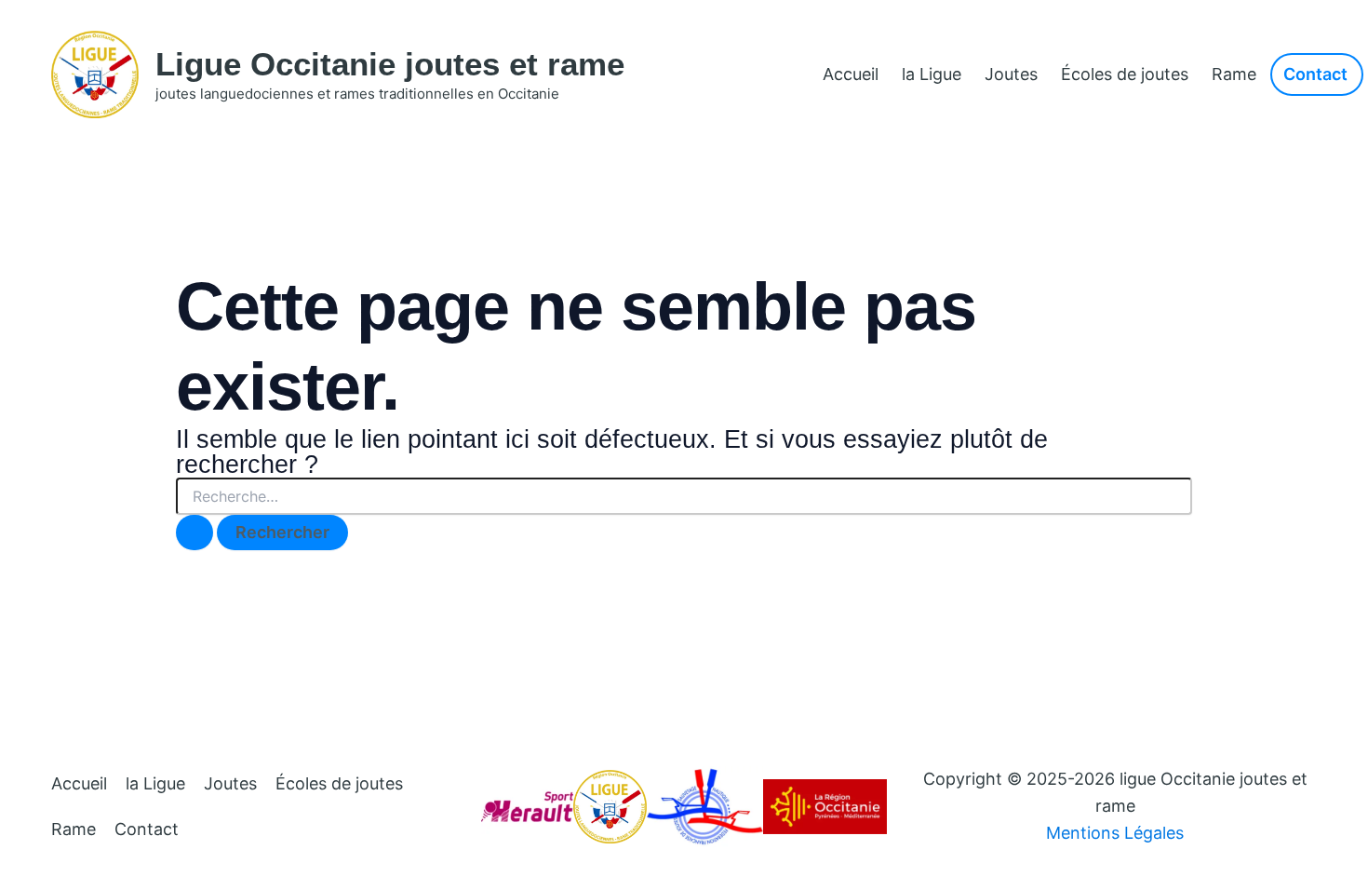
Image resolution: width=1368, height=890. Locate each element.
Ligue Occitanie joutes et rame (389, 64)
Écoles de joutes (1124, 74)
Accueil (850, 74)
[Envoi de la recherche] (194, 532)
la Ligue (931, 74)
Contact (146, 829)
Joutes (1011, 74)
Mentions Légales (1115, 833)
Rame (1234, 74)
